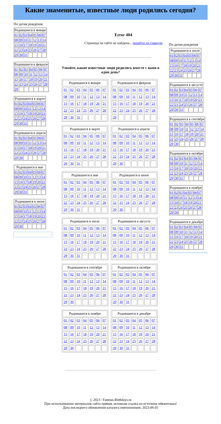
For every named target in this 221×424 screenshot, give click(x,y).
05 (34, 35)
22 (16, 50)
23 (21, 50)
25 (30, 50)
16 (21, 45)
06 (39, 35)
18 (30, 45)
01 (16, 35)
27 (39, 50)
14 (44, 40)
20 (39, 45)
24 (25, 50)
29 (16, 55)
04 (30, 35)
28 (44, 50)
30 (21, 55)
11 (30, 40)
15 (16, 45)
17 (25, 45)
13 (39, 40)
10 (25, 40)
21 (44, 45)
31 (25, 55)
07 (44, 35)
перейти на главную (148, 43)
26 (34, 50)
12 (34, 40)
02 (21, 35)
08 (16, 40)
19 (34, 45)
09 (21, 40)
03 (25, 35)
